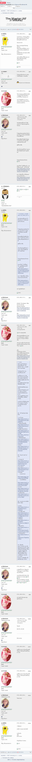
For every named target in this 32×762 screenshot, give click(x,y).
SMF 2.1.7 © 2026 (12, 759)
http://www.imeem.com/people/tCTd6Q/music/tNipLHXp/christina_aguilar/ (23, 515)
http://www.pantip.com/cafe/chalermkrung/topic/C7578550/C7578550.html (23, 170)
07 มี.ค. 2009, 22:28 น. (21, 594)
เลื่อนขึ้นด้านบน (3, 752)
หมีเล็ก (4, 34)
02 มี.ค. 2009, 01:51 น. (21, 186)
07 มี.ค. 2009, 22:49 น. (21, 670)
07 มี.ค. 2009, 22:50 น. (21, 695)
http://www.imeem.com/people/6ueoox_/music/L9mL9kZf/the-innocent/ (23, 448)
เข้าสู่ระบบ (16, 4)
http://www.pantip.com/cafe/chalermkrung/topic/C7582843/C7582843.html (23, 357)
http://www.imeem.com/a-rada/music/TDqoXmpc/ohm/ (23, 537)
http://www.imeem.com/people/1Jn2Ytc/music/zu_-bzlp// (23, 495)
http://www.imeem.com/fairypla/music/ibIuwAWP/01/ (23, 420)
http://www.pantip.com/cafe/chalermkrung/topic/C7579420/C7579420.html (23, 316)
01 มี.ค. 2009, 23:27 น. (21, 115)
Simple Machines (21, 759)
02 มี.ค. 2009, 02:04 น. (21, 210)
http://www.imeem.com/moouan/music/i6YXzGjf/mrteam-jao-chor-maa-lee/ (23, 463)
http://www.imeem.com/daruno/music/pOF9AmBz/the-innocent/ (23, 490)
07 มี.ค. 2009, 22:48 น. (21, 646)
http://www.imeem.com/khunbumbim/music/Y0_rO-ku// (23, 469)
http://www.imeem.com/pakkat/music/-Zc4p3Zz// (23, 508)
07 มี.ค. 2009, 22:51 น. (21, 723)
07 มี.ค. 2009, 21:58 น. (21, 566)
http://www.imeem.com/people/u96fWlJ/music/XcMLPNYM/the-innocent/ (23, 441)
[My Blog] (1, 86)
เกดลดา (5, 71)
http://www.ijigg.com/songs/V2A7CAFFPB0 (23, 477)
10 (21, 29)
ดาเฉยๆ (5, 91)
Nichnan (5, 115)
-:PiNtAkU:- (6, 186)
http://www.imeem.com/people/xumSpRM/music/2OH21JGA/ (23, 484)
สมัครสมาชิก (24, 4)
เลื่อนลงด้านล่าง (3, 29)
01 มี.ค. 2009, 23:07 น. (21, 33)
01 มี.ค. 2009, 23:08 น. (21, 71)
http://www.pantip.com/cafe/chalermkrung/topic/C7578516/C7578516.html (23, 179)
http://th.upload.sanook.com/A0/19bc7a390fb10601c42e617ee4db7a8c (23, 309)
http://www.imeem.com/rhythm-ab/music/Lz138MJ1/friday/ (23, 522)
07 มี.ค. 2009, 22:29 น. (21, 618)
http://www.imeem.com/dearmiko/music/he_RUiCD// (23, 426)
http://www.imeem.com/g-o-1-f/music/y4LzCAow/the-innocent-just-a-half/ (23, 529)
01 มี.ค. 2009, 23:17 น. (21, 90)
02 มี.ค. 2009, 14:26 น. (21, 325)
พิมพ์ (30, 29)
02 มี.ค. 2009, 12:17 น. (21, 297)
